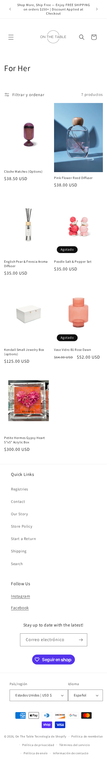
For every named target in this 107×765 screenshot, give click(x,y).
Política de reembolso (87, 736)
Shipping (19, 551)
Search (17, 563)
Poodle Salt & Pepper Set (72, 261)
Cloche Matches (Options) (23, 171)
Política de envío (36, 753)
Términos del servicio (74, 745)
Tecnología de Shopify (50, 736)
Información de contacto (71, 753)
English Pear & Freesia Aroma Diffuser (26, 263)
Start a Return (23, 538)
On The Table (25, 736)
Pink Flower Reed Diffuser (73, 178)
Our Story (19, 513)
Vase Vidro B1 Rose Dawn (72, 350)
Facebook (20, 607)
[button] (11, 37)
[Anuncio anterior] (10, 9)
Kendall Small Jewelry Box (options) (24, 352)
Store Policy (21, 526)
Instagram (20, 596)
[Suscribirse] (81, 639)
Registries (19, 489)
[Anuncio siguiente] (97, 9)
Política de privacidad (38, 745)
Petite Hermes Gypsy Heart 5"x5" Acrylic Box (24, 440)
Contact (18, 501)
